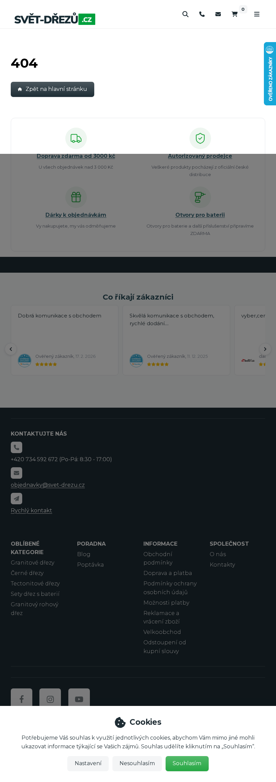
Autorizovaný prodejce (200, 156)
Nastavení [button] (88, 763)
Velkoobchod (162, 632)
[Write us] (16, 498)
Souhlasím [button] (187, 763)
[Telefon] (202, 14)
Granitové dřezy (32, 562)
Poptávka (90, 565)
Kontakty (222, 565)
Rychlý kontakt (31, 510)
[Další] (265, 349)
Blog (84, 554)
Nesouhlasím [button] (137, 763)
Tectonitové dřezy (35, 583)
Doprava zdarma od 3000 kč (76, 156)
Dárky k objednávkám (75, 215)
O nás (218, 554)
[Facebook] (21, 699)
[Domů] (54, 18)
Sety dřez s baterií (35, 594)
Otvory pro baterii (200, 215)
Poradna (91, 544)
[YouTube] (79, 699)
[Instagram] (50, 699)
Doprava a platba (167, 573)
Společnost (229, 544)
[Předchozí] (11, 349)
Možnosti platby (166, 603)
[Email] (218, 14)
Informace (160, 544)
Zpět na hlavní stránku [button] (56, 89)
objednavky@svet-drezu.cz (48, 485)
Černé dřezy (27, 573)
